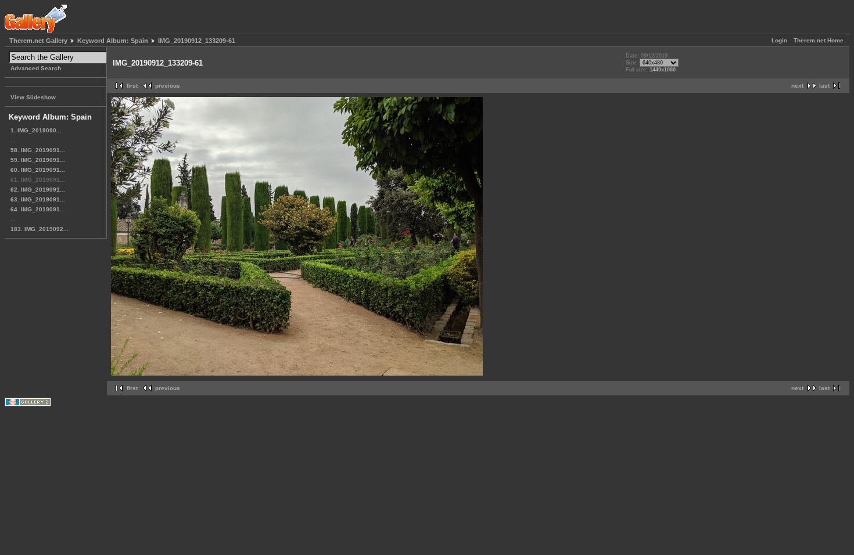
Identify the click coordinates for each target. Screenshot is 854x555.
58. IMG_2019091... (37, 150)
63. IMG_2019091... (37, 199)
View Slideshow (33, 97)
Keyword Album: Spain (112, 40)
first (132, 85)
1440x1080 (663, 70)
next (797, 85)
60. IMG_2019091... (37, 170)
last (824, 85)
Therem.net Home (819, 40)
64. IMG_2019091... (37, 209)
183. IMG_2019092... (39, 229)
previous (167, 85)
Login (779, 40)
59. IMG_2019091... (37, 160)
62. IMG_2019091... (37, 189)
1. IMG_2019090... (36, 130)
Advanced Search (35, 68)
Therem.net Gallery (38, 40)
